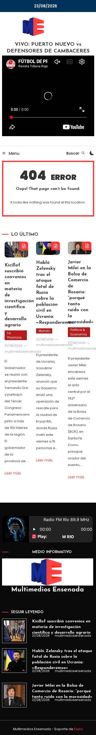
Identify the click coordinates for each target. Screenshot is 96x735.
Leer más (13, 473)
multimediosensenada (23, 351)
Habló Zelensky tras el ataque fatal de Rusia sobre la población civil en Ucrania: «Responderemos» (62, 659)
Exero (78, 729)
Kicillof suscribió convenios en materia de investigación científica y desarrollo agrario (61, 627)
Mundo (44, 331)
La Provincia (14, 335)
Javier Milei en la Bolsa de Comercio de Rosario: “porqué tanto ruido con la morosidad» (81, 292)
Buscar (73, 153)
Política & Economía (78, 332)
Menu (13, 153)
